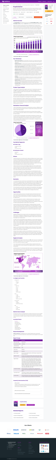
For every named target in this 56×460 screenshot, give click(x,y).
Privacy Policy (19, 449)
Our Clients (30, 445)
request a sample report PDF (34, 54)
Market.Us (10, 458)
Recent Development (6, 21)
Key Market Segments (6, 11)
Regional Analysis (5, 18)
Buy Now (23, 404)
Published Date (51, 6)
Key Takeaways (5, 6)
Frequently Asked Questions (21, 452)
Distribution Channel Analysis (6, 10)
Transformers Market (32, 413)
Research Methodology (32, 451)
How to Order (19, 445)
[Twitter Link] (9, 449)
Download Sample (31, 404)
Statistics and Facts (31, 450)
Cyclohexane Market (17, 413)
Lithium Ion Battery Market (33, 417)
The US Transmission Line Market (34, 415)
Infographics (30, 448)
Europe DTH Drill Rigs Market (18, 415)
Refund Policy (19, 450)
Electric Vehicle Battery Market (18, 417)
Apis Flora (16, 321)
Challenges (4, 17)
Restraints (4, 14)
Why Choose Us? (31, 453)
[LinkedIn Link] (11, 449)
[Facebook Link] (7, 449)
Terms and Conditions (21, 453)
